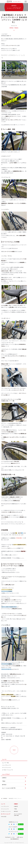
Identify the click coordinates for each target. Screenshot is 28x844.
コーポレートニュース (7, 769)
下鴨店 (3, 781)
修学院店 (11, 27)
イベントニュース (6, 767)
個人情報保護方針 (15, 839)
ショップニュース (6, 765)
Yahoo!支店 (3, 816)
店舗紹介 (16, 803)
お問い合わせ (20, 837)
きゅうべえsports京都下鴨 (8, 788)
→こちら (22, 558)
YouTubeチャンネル (9, 837)
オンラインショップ (5, 813)
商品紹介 (16, 27)
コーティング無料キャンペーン (9, 548)
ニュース (3, 803)
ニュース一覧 (5, 762)
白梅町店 (4, 777)
